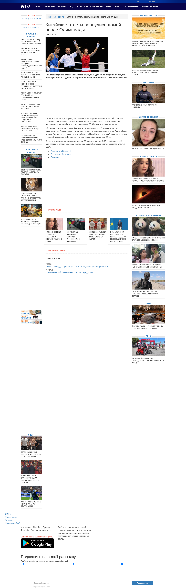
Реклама (9, 519)
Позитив (84, 7)
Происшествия (96, 7)
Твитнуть (55, 157)
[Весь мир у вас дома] (21, 412)
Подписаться (142, 583)
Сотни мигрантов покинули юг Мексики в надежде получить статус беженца (31, 139)
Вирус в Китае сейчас (31, 27)
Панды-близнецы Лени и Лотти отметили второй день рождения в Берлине (31, 41)
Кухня (148, 303)
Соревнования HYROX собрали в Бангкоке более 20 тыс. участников (31, 454)
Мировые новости (55, 16)
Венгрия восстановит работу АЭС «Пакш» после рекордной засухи (30, 75)
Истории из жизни (150, 7)
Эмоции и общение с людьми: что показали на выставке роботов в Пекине (54, 236)
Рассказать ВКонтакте (61, 154)
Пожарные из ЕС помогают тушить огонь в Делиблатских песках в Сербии (31, 96)
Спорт (116, 7)
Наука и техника (148, 156)
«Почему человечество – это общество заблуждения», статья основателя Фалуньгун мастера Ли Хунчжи (147, 44)
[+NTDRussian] (21, 420)
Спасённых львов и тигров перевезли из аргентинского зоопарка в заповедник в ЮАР (31, 197)
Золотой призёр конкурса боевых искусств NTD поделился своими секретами (145, 73)
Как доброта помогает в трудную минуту (148, 149)
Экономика (50, 7)
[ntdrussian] (21, 424)
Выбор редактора (148, 16)
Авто (123, 7)
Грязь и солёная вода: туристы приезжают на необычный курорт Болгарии (145, 294)
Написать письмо (66, 541)
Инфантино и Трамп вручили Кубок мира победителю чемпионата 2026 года (30, 479)
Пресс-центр (11, 516)
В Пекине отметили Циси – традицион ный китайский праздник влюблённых (147, 266)
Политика (62, 7)
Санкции (37, 18)
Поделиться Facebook (61, 151)
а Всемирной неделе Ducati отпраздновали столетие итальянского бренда (148, 361)
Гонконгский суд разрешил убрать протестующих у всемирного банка (78, 266)
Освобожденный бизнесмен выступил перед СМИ (69, 272)
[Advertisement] (87, 98)
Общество (73, 7)
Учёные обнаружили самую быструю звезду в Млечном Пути (30, 129)
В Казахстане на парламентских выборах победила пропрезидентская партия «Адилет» (118, 236)
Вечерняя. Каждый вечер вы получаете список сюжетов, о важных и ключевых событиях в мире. (44, 567)
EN (150, 2)
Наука (108, 7)
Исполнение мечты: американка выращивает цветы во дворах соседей (31, 222)
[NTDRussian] (21, 409)
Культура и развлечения (148, 215)
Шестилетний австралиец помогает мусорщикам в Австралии (73, 236)
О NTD (8, 513)
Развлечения (133, 7)
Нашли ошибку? (12, 523)
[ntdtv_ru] (21, 428)
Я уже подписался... (42, 586)
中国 (153, 2)
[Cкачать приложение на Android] (37, 546)
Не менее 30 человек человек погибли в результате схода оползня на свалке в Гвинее (31, 85)
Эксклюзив (148, 82)
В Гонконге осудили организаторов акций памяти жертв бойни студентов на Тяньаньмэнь (29, 117)
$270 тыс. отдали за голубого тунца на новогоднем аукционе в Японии (147, 327)
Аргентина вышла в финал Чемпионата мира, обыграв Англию (31, 504)
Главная (39, 7)
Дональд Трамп (28, 18)
